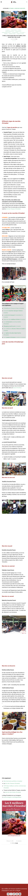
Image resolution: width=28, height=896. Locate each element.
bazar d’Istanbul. (17, 387)
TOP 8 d (6, 786)
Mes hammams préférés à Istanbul (13, 781)
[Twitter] (14, 894)
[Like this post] (11, 843)
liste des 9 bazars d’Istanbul (13, 209)
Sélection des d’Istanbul (14, 319)
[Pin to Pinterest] (15, 843)
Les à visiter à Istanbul (14, 337)
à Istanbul (12, 326)
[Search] (26, 2)
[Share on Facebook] (12, 843)
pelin (16, 39)
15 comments (19, 841)
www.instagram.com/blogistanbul (12, 797)
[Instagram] (11, 894)
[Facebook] (8, 894)
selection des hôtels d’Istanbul (13, 792)
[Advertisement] (14, 104)
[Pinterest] (17, 894)
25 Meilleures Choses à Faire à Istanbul (14, 308)
